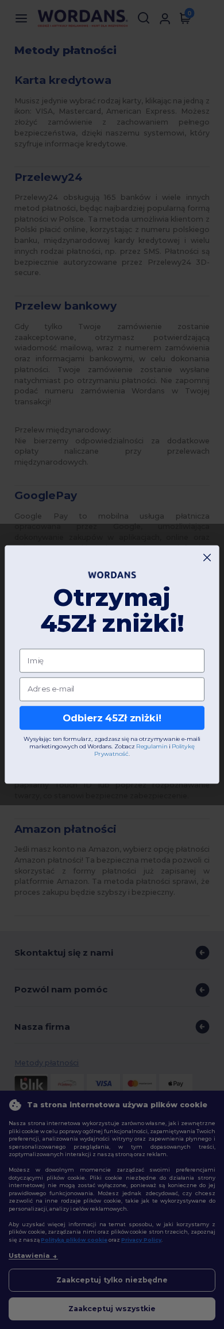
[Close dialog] (207, 557)
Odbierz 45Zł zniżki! (112, 718)
